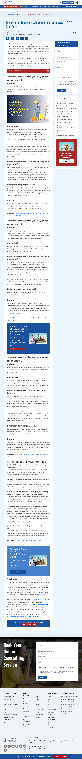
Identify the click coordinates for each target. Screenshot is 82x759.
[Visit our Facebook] (9, 746)
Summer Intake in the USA (64, 117)
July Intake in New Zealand (64, 119)
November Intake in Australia (65, 136)
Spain (24, 727)
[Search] (61, 2)
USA (24, 699)
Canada (25, 704)
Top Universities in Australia (69, 704)
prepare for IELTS (38, 600)
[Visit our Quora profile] (5, 750)
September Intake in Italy (64, 125)
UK (23, 701)
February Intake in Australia (64, 103)
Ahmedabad (52, 709)
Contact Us (7, 720)
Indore (38, 717)
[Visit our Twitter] (20, 746)
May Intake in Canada (62, 114)
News (5, 702)
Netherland (26, 724)
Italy (24, 719)
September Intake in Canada (65, 127)
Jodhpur (51, 727)
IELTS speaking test (39, 595)
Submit (61, 91)
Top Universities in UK (67, 702)
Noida (37, 702)
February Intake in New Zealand (66, 108)
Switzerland (26, 722)
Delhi (37, 699)
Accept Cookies (60, 756)
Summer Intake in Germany (64, 111)
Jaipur (37, 697)
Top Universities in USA (68, 699)
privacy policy (62, 86)
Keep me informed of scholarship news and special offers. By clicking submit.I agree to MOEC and (67, 84)
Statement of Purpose (11, 707)
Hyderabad (39, 709)
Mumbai (50, 702)
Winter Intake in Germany (64, 106)
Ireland (25, 714)
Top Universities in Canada (69, 697)
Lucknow (38, 707)
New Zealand (27, 709)
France (25, 716)
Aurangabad (39, 715)
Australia (25, 706)
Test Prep (7, 725)
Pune (37, 704)
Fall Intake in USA (61, 133)
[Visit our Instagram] (5, 746)
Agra (37, 712)
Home (8, 14)
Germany (26, 711)
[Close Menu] (76, 2)
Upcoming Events (9, 697)
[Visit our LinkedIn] (16, 746)
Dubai (50, 725)
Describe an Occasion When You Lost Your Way (35, 14)
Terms (71, 84)
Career (6, 712)
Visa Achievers (8, 717)
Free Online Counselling (66, 161)
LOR (5, 709)
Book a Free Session (17, 349)
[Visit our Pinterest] (24, 746)
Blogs (14, 14)
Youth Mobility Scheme (11, 715)
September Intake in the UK (64, 130)
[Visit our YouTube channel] (13, 746)
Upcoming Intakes (9, 699)
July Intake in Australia (63, 122)
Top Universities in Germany (66, 712)
